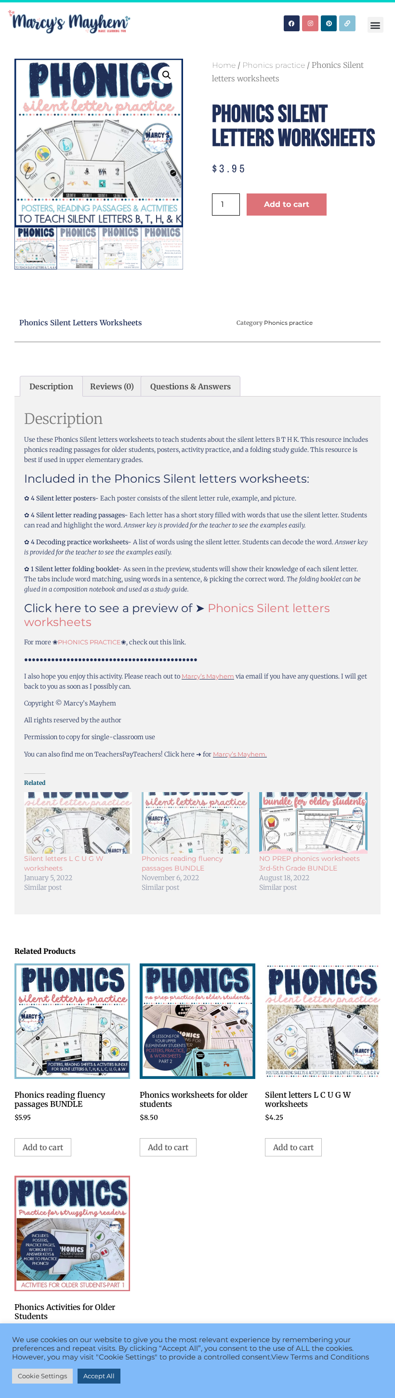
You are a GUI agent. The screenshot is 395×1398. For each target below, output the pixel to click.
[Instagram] (310, 23)
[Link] (347, 23)
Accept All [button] (99, 1376)
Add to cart (286, 204)
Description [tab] (51, 386)
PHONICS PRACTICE (89, 642)
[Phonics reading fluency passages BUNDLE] (196, 823)
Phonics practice (273, 65)
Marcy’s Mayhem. (240, 754)
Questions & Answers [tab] (190, 386)
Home (224, 65)
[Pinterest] (329, 23)
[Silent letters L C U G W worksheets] (78, 823)
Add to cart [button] (43, 1147)
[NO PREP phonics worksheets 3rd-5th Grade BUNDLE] (313, 823)
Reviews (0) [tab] (112, 386)
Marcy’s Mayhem (208, 676)
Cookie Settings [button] (42, 1376)
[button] (375, 25)
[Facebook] (292, 23)
